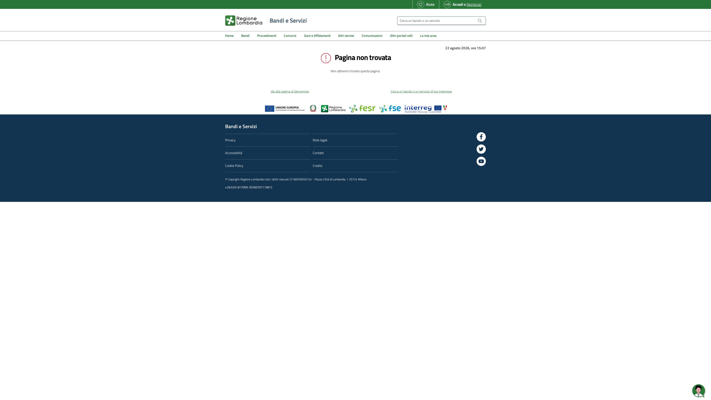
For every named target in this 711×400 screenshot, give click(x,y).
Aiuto (430, 4)
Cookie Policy (234, 165)
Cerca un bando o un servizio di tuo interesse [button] (421, 91)
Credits (317, 165)
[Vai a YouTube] (481, 161)
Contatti (318, 152)
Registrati (474, 4)
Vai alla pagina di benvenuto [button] (290, 91)
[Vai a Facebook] (481, 137)
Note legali (320, 140)
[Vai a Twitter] (481, 149)
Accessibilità (233, 152)
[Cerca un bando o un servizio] (480, 20)
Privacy (230, 140)
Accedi (458, 4)
